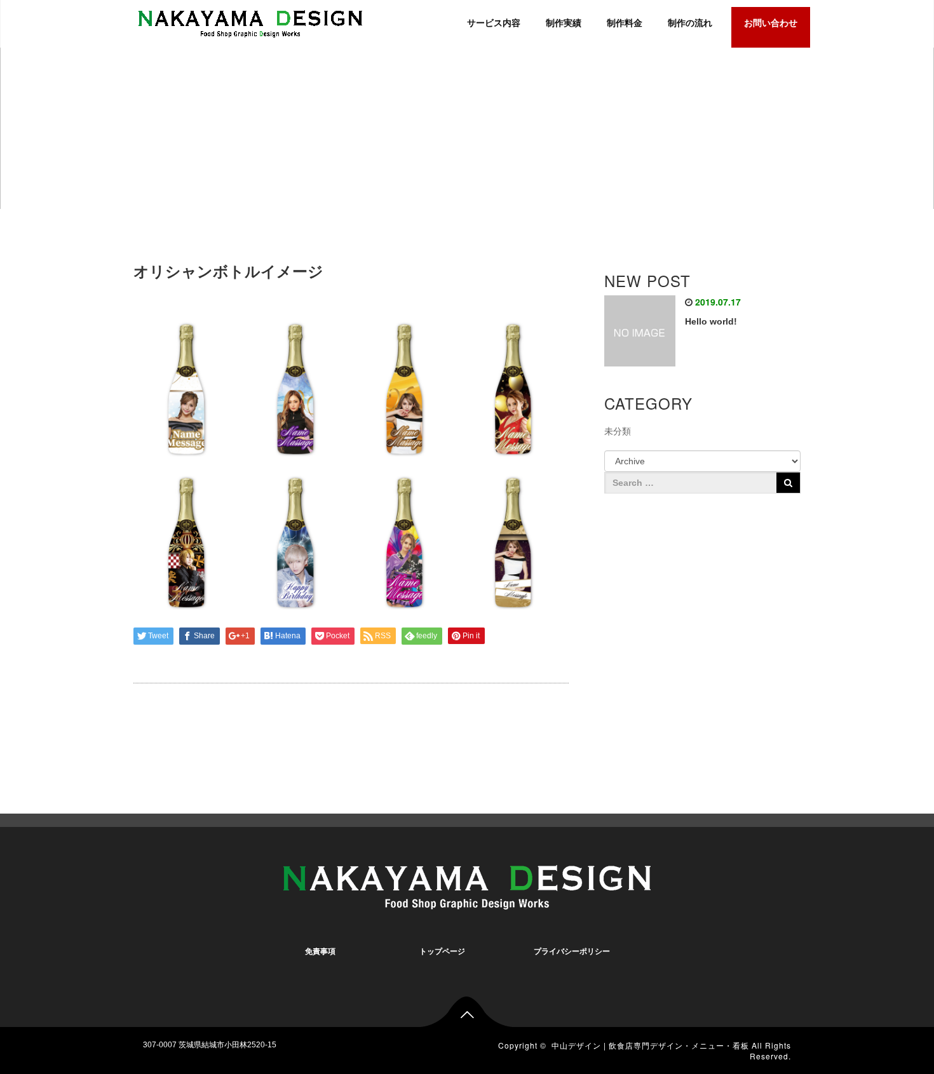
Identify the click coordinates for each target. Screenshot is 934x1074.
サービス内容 (493, 23)
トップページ (442, 951)
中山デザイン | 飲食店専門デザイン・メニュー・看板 (650, 1045)
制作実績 (563, 23)
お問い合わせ (770, 23)
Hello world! (711, 321)
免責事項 (320, 951)
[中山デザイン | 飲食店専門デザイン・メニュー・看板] (250, 22)
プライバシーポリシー (572, 951)
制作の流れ (690, 23)
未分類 (617, 431)
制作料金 (624, 23)
